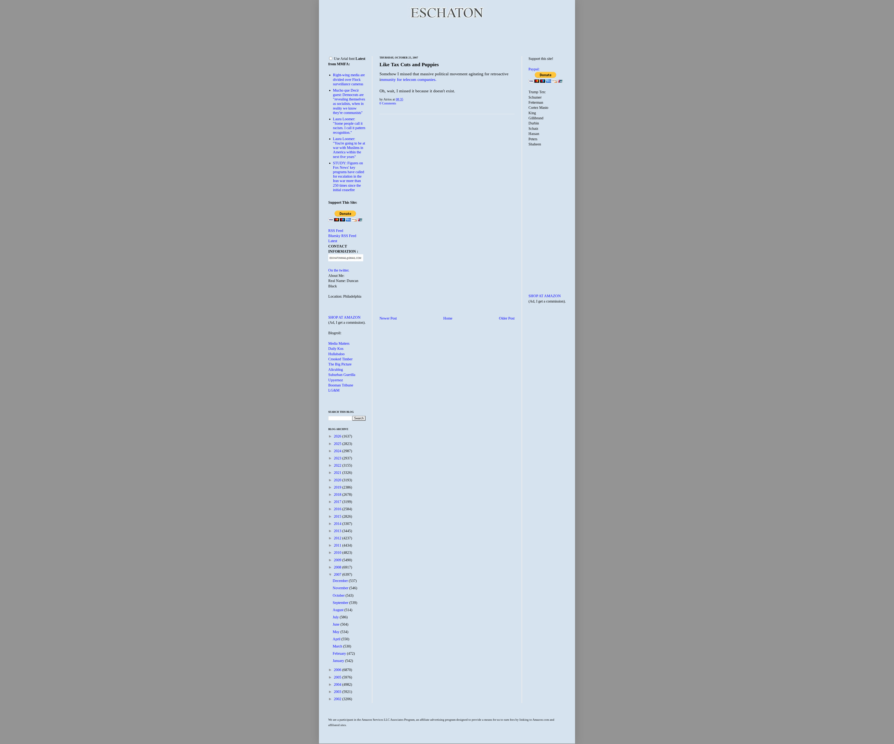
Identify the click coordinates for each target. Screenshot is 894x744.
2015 (338, 516)
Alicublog (335, 370)
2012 (338, 538)
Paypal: (533, 69)
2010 (338, 553)
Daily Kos (335, 349)
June (336, 624)
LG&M (333, 390)
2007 (338, 574)
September (341, 603)
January (339, 661)
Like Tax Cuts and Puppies (409, 64)
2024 (338, 451)
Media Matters (338, 343)
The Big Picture (340, 364)
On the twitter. (338, 270)
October (339, 595)
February (340, 653)
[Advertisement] (447, 37)
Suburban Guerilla (341, 375)
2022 (338, 465)
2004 (338, 684)
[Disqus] (447, 175)
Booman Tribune (340, 385)
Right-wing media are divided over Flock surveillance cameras (349, 79)
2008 (338, 567)
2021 (338, 473)
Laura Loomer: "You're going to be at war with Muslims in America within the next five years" (349, 148)
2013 (338, 531)
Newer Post (388, 318)
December (341, 581)
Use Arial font (344, 59)
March (338, 646)
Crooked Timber (340, 359)
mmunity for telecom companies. (409, 79)
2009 (338, 560)
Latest (332, 241)
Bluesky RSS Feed (342, 236)
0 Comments (387, 103)
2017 (338, 502)
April (337, 639)
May (336, 632)
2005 (338, 677)
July (336, 617)
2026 (338, 436)
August (338, 610)
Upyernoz (335, 380)
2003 (338, 692)
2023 (338, 458)
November (341, 588)
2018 (338, 494)
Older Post (507, 318)
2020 (338, 480)
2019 (338, 487)
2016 (338, 509)
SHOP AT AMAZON (344, 317)
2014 (338, 524)
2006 (338, 670)
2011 (338, 545)
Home (447, 318)
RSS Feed (335, 231)
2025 (338, 444)
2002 (338, 699)
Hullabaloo (336, 354)
